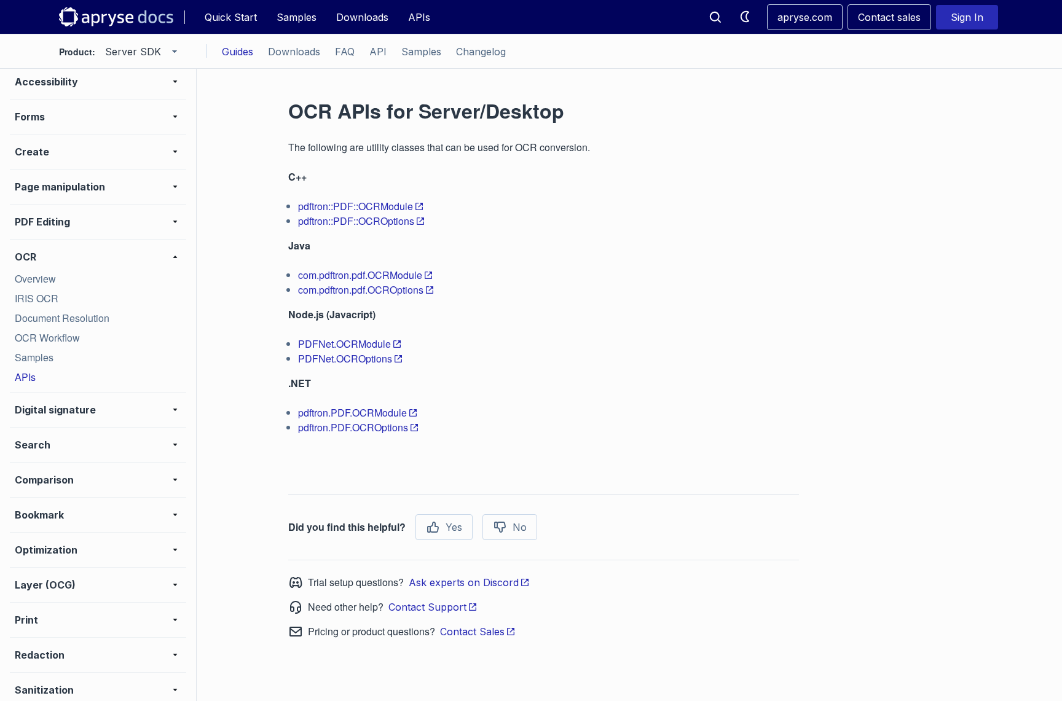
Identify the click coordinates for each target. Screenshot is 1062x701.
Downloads (362, 17)
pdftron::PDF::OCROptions (356, 221)
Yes (454, 527)
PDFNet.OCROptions (345, 358)
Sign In (967, 17)
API (378, 51)
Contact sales (889, 17)
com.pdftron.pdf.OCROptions (360, 290)
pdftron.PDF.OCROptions (353, 427)
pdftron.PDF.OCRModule (352, 412)
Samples (297, 17)
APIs (419, 17)
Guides (237, 51)
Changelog (481, 51)
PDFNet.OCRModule (344, 344)
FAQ (345, 51)
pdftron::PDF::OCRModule (355, 206)
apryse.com (804, 17)
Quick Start (231, 17)
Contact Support (427, 607)
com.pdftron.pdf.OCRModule (360, 275)
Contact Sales (472, 631)
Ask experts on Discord (464, 582)
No (520, 527)
